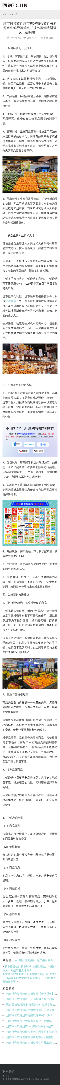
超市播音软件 (45, 960)
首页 (4, 14)
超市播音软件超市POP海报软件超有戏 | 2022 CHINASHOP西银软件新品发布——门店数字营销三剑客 (29, 978)
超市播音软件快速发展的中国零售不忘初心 (31, 1032)
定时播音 (10, 301)
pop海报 (19, 960)
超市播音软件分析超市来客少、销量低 (29, 1021)
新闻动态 (48, 37)
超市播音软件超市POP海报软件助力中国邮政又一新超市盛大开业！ (29, 968)
